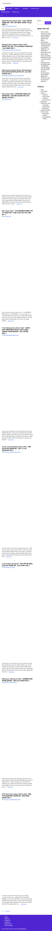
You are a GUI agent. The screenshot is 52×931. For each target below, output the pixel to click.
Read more (15, 37)
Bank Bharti (25, 8)
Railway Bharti (46, 106)
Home (2, 8)
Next (9, 911)
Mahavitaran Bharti (5, 11)
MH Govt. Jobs (15, 11)
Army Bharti (45, 105)
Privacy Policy (46, 96)
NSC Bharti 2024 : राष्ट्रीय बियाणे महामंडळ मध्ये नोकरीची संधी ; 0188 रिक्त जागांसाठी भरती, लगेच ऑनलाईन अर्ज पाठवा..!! (16, 95)
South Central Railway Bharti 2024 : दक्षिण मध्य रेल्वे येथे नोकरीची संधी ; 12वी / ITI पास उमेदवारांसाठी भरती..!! (16, 448)
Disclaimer (45, 98)
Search (39, 20)
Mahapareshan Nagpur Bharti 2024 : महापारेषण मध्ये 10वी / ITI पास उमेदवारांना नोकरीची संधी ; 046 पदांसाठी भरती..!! (17, 46)
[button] (1, 15)
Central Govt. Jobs (35, 8)
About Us (17, 8)
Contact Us (45, 94)
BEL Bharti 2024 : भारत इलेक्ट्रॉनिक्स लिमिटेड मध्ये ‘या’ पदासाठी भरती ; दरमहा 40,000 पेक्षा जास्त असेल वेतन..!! (17, 212)
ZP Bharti (44, 115)
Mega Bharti (45, 108)
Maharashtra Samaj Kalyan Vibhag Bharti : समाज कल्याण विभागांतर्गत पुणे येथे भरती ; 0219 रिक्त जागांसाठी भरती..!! (17, 72)
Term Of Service (46, 99)
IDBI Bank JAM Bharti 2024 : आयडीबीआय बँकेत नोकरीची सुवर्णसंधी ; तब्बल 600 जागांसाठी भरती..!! (17, 680)
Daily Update (9, 8)
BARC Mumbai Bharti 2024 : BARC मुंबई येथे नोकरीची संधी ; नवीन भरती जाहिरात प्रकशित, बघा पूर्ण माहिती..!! (17, 22)
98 (6, 911)
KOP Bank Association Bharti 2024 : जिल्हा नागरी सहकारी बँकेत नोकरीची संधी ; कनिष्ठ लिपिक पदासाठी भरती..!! (16, 796)
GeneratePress (22, 928)
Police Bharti (45, 113)
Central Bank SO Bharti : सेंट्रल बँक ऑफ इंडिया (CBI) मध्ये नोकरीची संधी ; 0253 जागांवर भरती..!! (17, 564)
